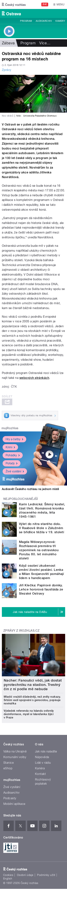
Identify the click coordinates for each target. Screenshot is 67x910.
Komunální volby (14, 757)
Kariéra (40, 768)
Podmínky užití (46, 875)
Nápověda (42, 757)
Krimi (9, 447)
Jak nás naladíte (46, 751)
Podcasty (9, 798)
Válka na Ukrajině (15, 751)
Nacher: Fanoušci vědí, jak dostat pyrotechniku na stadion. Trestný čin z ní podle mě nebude (33, 684)
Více (44, 43)
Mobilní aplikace (14, 804)
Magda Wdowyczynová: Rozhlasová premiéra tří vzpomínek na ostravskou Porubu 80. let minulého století (39, 550)
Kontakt (40, 774)
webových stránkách (34, 378)
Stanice (8, 762)
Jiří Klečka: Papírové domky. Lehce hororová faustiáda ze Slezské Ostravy (41, 589)
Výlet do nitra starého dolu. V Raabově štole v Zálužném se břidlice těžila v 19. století (41, 528)
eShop (7, 768)
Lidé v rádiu (43, 762)
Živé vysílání (13, 471)
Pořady (10, 463)
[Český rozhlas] (14, 4)
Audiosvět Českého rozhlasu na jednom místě (30, 489)
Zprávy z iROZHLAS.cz (21, 630)
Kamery (60, 21)
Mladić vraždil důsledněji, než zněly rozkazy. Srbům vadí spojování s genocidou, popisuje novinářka (32, 700)
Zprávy (6, 70)
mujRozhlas (9, 428)
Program (26, 21)
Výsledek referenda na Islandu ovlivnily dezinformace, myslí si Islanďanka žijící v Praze (29, 714)
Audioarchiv (44, 21)
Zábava (8, 43)
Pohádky (11, 455)
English (7, 878)
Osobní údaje (25, 875)
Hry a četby (13, 439)
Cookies (8, 875)
